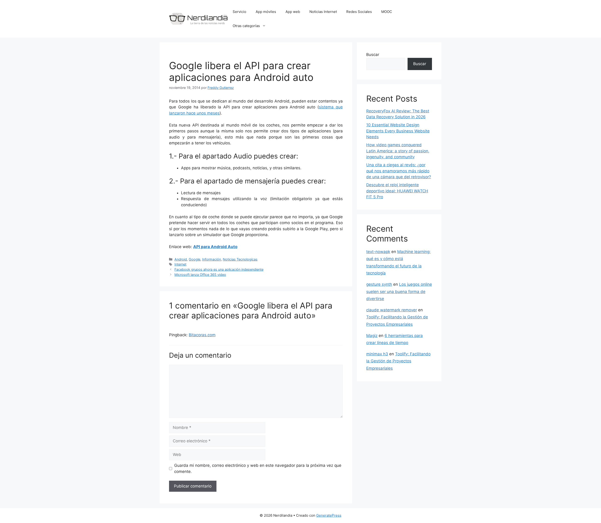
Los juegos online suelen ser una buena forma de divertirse (399, 291)
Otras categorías (246, 26)
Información (211, 259)
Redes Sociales (359, 11)
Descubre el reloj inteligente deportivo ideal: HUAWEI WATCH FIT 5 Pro (397, 190)
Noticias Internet (323, 11)
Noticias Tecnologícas (240, 259)
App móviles (266, 11)
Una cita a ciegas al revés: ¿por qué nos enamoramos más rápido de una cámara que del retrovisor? (398, 170)
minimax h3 (377, 354)
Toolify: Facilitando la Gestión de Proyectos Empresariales (398, 361)
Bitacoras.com (202, 335)
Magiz (372, 335)
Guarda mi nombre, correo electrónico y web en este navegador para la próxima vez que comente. (257, 468)
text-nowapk (378, 251)
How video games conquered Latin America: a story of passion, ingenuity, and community (397, 151)
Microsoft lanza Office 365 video (200, 275)
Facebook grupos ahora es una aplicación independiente (218, 269)
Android (180, 259)
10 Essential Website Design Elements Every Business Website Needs (398, 131)
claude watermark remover (391, 310)
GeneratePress (328, 515)
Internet (180, 264)
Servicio (239, 11)
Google (194, 259)
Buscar (372, 54)
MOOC (386, 11)
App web (292, 11)
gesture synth (379, 284)
